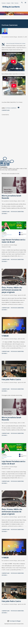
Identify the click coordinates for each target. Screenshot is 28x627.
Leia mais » (4, 213)
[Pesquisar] (22, 2)
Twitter (12, 3)
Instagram (8, 3)
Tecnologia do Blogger (15, 621)
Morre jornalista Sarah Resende (11, 196)
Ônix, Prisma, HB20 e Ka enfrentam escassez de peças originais (12, 289)
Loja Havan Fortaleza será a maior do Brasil (13, 240)
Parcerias (16, 3)
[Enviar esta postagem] (18, 108)
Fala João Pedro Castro (11, 379)
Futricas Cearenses (11, 108)
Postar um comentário (17, 211)
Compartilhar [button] (5, 110)
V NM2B (5, 336)
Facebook (4, 3)
